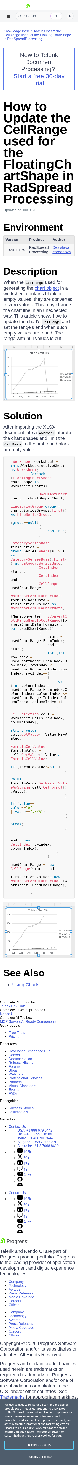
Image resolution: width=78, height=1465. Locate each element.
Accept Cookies (39, 1445)
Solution (22, 416)
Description (30, 271)
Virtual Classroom (22, 1086)
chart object (47, 288)
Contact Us (17, 1126)
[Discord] (20, 1185)
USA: (34, 1130)
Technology (17, 1285)
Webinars (16, 1074)
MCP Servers (10, 1021)
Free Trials (17, 1033)
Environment (33, 227)
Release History (21, 1063)
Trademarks (12, 1397)
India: (35, 1138)
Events (14, 1090)
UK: (34, 1134)
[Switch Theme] (70, 16)
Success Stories (21, 1108)
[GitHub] (20, 1180)
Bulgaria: (37, 1142)
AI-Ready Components (38, 1021)
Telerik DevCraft (12, 1006)
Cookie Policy (33, 1428)
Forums (14, 1066)
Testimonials (18, 1112)
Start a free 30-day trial (39, 80)
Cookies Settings (39, 1457)
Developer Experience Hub (29, 1051)
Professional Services (25, 1078)
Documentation (20, 1059)
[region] (39, 1432)
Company (16, 1282)
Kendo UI (7, 1014)
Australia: (38, 1146)
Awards (14, 1289)
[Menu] (8, 16)
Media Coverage (21, 1297)
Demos (14, 1055)
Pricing (14, 1036)
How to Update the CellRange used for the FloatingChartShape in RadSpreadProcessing (37, 35)
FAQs (13, 1093)
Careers (15, 1301)
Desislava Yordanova (61, 249)
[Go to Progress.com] (14, 1243)
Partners (15, 1082)
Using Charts (25, 984)
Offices (14, 1305)
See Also (23, 972)
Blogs (13, 1070)
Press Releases (21, 1293)
